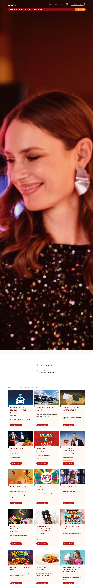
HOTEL (31, 9)
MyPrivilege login (77, 4)
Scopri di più (16, 425)
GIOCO (18, 9)
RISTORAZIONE (24, 9)
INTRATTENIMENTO (24, 387)
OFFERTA (12, 9)
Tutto (10, 387)
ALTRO (43, 387)
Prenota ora (80, 9)
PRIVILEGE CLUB (38, 9)
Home (43, 352)
